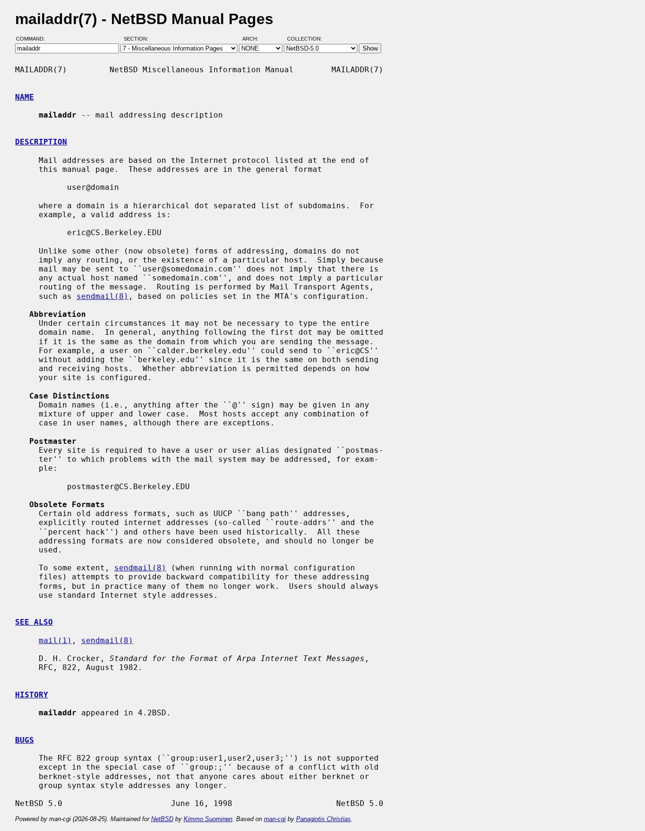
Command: (33, 39)
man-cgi (275, 819)
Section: (138, 39)
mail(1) (55, 640)
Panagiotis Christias (323, 819)
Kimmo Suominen (208, 819)
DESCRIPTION (41, 141)
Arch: (254, 39)
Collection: (304, 39)
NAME (24, 97)
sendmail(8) (102, 296)
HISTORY (31, 694)
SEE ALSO (34, 622)
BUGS (24, 740)
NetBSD (162, 819)
